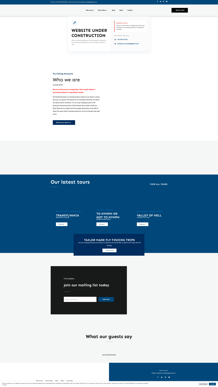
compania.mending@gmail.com (88, 2)
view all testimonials (109, 355)
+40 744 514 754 (121, 39)
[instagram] (163, 1)
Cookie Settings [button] (203, 384)
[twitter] (160, 1)
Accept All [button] (212, 384)
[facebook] (157, 1)
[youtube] (166, 1)
